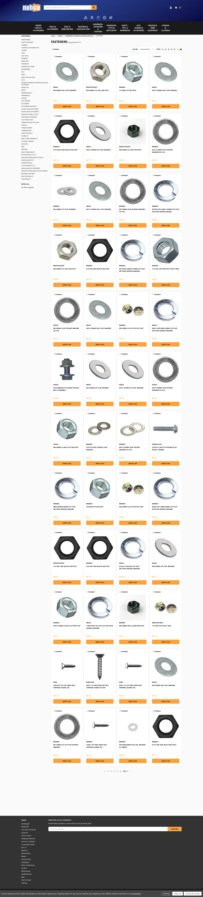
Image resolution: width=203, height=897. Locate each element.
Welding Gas (25, 871)
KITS (22, 72)
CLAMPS (24, 50)
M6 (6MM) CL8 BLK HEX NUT (130, 150)
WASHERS (24, 149)
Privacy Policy (26, 859)
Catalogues (25, 862)
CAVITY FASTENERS (27, 42)
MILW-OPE (25, 827)
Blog (23, 877)
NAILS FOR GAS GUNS (28, 77)
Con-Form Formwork (28, 830)
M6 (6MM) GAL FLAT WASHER (64, 90)
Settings (166, 893)
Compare (55, 49)
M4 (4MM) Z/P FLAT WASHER (64, 209)
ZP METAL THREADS (27, 141)
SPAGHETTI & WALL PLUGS (29, 114)
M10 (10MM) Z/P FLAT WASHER (98, 150)
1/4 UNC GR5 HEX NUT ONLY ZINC (165, 269)
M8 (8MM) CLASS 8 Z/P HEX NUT (66, 447)
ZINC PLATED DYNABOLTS (29, 139)
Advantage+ (25, 824)
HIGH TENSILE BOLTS (28, 152)
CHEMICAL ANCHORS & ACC (30, 48)
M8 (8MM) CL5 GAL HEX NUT (97, 90)
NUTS (23, 80)
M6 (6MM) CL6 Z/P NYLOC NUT (131, 507)
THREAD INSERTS (26, 128)
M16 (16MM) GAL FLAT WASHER (164, 90)
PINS (22, 147)
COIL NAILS (25, 56)
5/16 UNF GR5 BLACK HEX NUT (164, 745)
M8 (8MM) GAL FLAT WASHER (163, 685)
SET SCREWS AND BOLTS (29, 106)
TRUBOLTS (24, 136)
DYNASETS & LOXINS (27, 66)
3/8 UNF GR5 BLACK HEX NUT (97, 269)
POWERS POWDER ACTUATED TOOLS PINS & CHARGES (34, 84)
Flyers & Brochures (28, 865)
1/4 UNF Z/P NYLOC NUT (161, 626)
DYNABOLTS (25, 64)
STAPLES (24, 125)
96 (174, 49)
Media (23, 856)
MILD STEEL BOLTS (27, 176)
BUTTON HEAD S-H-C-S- (28, 155)
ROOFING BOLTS (26, 93)
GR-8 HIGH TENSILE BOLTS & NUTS (32, 157)
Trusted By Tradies (27, 844)
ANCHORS (24, 144)
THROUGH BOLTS (27, 133)
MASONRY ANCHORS (28, 174)
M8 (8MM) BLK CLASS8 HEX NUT (131, 626)
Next (125, 771)
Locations (24, 833)
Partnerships (25, 853)
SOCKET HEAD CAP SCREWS (30, 109)
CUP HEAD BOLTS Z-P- (28, 165)
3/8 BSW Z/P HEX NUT (94, 507)
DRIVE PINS (25, 61)
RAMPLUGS (25, 87)
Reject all (177, 893)
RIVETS (23, 90)
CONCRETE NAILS (26, 163)
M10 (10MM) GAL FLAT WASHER (98, 328)
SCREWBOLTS (25, 95)
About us (24, 850)
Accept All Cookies (192, 893)
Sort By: (135, 49)
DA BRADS (24, 58)
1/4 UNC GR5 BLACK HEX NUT (65, 566)
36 (168, 49)
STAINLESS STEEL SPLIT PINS (30, 122)
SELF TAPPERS (25, 101)
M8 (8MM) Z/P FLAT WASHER (163, 566)
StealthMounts (26, 874)
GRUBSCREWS (25, 69)
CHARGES (24, 45)
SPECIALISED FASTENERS (29, 117)
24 (165, 49)
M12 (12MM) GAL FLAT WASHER (98, 209)
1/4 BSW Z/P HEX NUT (127, 90)
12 (162, 49)
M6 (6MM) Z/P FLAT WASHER (97, 388)
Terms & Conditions (28, 842)
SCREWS (24, 98)
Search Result (26, 880)
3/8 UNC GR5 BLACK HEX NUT (98, 566)
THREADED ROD (26, 130)
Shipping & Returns (28, 839)
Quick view (67, 72)
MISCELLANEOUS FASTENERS (30, 168)
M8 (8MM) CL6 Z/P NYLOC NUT (131, 328)
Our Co (23, 847)
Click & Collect (26, 836)
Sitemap (24, 883)
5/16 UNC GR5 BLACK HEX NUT (65, 150)
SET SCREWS (25, 104)
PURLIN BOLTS (26, 179)
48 (171, 49)
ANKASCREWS (25, 40)
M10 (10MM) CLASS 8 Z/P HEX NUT (67, 626)
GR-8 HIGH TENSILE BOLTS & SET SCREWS (34, 171)
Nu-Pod (24, 868)
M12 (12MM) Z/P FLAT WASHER (131, 388)
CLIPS (23, 53)
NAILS (23, 75)
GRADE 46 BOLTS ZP (27, 160)
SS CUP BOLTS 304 (27, 120)
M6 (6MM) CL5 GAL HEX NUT (64, 269)
